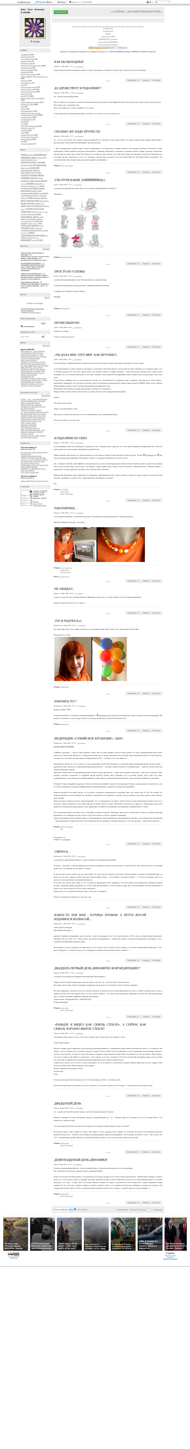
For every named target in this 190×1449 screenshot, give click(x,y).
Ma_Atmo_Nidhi (26, 366)
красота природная (28, 87)
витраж (36, 165)
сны (22, 124)
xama (34, 423)
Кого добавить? (39, 351)
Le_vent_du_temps (27, 412)
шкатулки (36, 238)
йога (22, 85)
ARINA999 (43, 399)
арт (36, 160)
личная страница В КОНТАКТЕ (108, 42)
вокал (23, 168)
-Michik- (23, 399)
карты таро (37, 191)
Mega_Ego (36, 366)
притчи (23, 109)
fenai (39, 419)
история (33, 188)
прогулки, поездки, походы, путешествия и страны (31, 114)
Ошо (22, 107)
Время (34, 375)
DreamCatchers (26, 465)
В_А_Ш (41, 373)
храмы (31, 232)
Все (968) (46, 249)
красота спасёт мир (28, 89)
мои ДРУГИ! (25, 96)
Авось (74, 2)
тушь (31, 228)
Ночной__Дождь (41, 380)
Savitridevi (24, 416)
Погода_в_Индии (27, 434)
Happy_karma (26, 360)
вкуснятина (25, 72)
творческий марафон (30, 225)
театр (41, 225)
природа (26, 211)
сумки (30, 223)
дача (32, 181)
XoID (43, 371)
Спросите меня (26, 128)
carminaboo (25, 355)
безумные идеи (26, 68)
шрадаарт (26, 240)
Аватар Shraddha (34, 27)
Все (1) (47, 298)
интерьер (25, 188)
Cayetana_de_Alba (36, 355)
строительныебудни (27, 221)
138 (141, 1210)
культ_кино (41, 461)
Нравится (146, 80)
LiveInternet (24, 2)
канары (41, 188)
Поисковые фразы (40, 505)
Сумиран (24, 131)
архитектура (28, 162)
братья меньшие (27, 70)
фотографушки (26, 139)
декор (43, 180)
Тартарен (24, 386)
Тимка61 (43, 436)
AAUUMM (35, 399)
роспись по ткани (42, 212)
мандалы (36, 198)
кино (31, 193)
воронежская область (30, 170)
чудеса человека (27, 144)
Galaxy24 (24, 358)
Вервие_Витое (26, 375)
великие (41, 162)
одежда (38, 203)
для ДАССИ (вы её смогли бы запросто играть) (32, 310)
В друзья (36, 41)
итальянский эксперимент (31, 263)
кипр (36, 193)
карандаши (26, 191)
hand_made (44, 465)
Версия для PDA (170, 1255)
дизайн (30, 183)
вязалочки (27, 454)
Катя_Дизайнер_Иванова (30, 428)
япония (34, 240)
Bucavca (40, 353)
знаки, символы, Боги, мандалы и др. (34, 77)
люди (30, 198)
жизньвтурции (26, 57)
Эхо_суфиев (29, 471)
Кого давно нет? (27, 351)
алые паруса (42, 158)
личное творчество (28, 92)
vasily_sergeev (26, 423)
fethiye (24, 154)
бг (36, 162)
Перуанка (24, 384)
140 (134, 1210)
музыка (30, 203)
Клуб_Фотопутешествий (30, 472)
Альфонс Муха (26, 61)
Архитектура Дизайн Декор (31, 66)
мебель (44, 198)
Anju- (36, 401)
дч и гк (37, 186)
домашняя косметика (28, 186)
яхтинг (40, 240)
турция (25, 228)
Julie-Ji (38, 362)
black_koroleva (32, 419)
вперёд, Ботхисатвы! (28, 74)
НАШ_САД (32, 461)
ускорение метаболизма (30, 230)
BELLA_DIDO (26, 405)
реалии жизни (26, 117)
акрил (34, 157)
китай (41, 193)
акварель (26, 157)
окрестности (27, 206)
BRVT (35, 353)
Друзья (30, 9)
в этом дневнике (28, 326)
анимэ (23, 160)
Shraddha (22, 12)
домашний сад (39, 184)
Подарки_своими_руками (30, 436)
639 (126, 1210)
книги (45, 193)
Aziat (22, 353)
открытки (38, 206)
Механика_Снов (39, 430)
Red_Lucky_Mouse (36, 368)
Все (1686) (46, 396)
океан (43, 203)
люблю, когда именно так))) (31, 274)
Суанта (41, 384)
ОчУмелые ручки (27, 104)
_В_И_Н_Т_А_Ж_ (27, 460)
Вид (151, 3)
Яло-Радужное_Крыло (29, 437)
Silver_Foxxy (33, 416)
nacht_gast (44, 366)
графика (25, 178)
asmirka (23, 419)
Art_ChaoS (25, 463)
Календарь (158, 1210)
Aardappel (30, 401)
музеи (24, 203)
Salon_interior (26, 481)
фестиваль (44, 230)
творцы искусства (27, 135)
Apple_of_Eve (26, 403)
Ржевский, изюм (26, 63)
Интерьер (24, 461)
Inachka (34, 360)
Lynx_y (44, 364)
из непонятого (26, 83)
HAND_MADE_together (29, 467)
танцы (23, 133)
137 (144, 1210)
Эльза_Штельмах (34, 386)
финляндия (24, 233)
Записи (23, 9)
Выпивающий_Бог (27, 377)
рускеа (23, 214)
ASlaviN (23, 401)
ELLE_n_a (36, 357)
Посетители (37, 504)
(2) (44, 274)
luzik (43, 419)
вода (43, 165)
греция (33, 178)
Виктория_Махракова (29, 425)
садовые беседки (108, 31)
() (138, 80)
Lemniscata (37, 364)
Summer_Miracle (39, 369)
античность (30, 160)
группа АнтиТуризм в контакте (108, 44)
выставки (25, 172)
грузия (40, 178)
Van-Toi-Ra (42, 416)
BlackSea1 (28, 353)
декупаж (23, 184)
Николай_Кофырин (28, 432)
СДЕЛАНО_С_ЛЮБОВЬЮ (30, 469)
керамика (25, 193)
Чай (22, 142)
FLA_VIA (42, 407)
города (25, 175)
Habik (37, 358)
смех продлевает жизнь (31, 215)
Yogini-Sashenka (39, 418)
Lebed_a (29, 364)
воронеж (34, 167)
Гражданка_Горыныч (28, 378)
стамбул (39, 219)
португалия (38, 209)
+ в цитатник (78, 66)
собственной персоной (29, 126)
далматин (25, 181)
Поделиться (156, 80)
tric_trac (33, 371)
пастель (23, 209)
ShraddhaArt (25, 55)
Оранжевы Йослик (27, 382)
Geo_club (35, 465)
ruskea (30, 155)
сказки (23, 122)
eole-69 (43, 357)
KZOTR (23, 364)
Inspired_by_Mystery (28, 362)
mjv (32, 421)
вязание (33, 172)
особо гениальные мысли (30, 102)
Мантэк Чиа (25, 94)
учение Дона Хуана (28, 137)
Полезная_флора (40, 460)
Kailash (38, 410)
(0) (30, 255)
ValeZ (39, 371)
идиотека (24, 81)
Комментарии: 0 (35, 312)
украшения (38, 228)
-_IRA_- (29, 399)
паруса (46, 206)
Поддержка (148, 2)
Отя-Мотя (38, 382)
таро (40, 223)
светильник (31, 214)
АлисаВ (35, 373)
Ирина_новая (42, 378)
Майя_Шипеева (26, 430)
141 (131, 1210)
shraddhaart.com (108, 28)
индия (42, 186)
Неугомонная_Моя (28, 380)
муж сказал (44, 201)
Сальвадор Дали (27, 120)
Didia (37, 407)
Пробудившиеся (27, 111)
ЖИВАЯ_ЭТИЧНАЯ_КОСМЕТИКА (33, 458)
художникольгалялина (33, 235)
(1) (43, 263)
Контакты (170, 1257)
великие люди (27, 165)
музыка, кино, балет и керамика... (33, 98)
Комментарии (39, 9)
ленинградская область (30, 196)
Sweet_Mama (26, 371)
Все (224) (46, 346)
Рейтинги (63, 2)
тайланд (35, 223)
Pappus (43, 414)
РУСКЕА (108, 33)
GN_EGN (24, 408)
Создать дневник (61, 12)
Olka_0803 (25, 368)
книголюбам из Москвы (30, 282)
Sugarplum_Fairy (27, 369)
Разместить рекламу (170, 1259)
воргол (27, 168)
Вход (50, 2)
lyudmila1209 (25, 421)
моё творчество (30, 200)
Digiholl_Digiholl (27, 357)
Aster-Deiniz (35, 403)
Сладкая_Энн (33, 384)
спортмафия (31, 219)
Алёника (29, 373)
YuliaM (23, 373)
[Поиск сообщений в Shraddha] (43, 323)
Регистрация (42, 2)
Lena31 (46, 412)
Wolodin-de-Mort (27, 418)
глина (38, 172)
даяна (37, 181)
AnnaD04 (41, 401)
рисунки (34, 212)
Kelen (43, 362)
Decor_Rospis (34, 463)
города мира (36, 175)
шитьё (30, 238)
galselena (31, 358)
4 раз (64, 837)
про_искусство (26, 452)
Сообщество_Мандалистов (31, 456)
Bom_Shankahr (36, 405)
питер (29, 208)
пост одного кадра (27, 59)
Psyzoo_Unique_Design (39, 481)
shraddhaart (40, 154)
